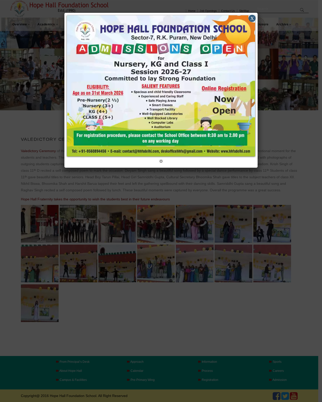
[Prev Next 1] (161, 90)
